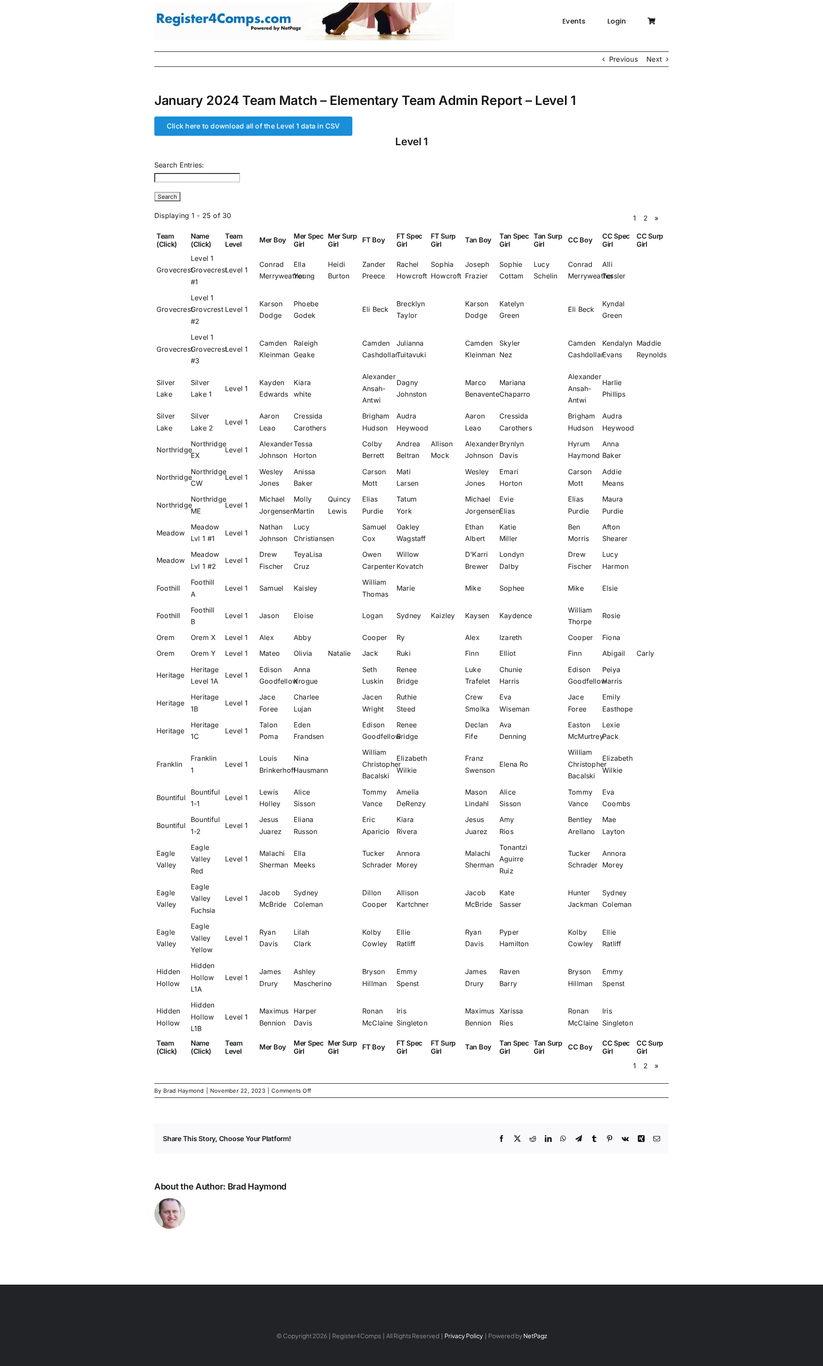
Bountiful (171, 797)
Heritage (170, 675)
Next (654, 59)
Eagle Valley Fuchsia (203, 898)
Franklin (169, 764)
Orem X (203, 637)
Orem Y (203, 653)
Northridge (174, 449)
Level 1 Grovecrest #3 (209, 349)
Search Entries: (179, 165)
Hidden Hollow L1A (202, 977)
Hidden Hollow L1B (202, 1017)
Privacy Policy (464, 1335)
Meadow (170, 533)
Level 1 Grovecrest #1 (209, 270)
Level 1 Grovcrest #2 (207, 309)
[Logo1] (304, 6)
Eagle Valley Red (200, 859)
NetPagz (535, 1335)
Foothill (168, 588)
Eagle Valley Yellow (202, 938)
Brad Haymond (183, 1090)
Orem (165, 637)
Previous (623, 59)
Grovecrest (174, 270)
